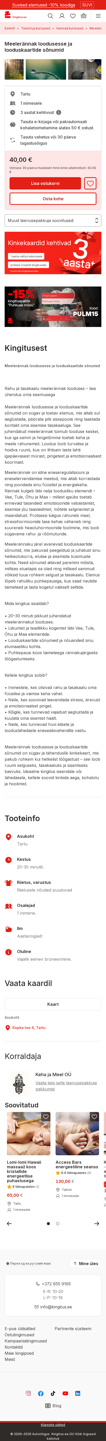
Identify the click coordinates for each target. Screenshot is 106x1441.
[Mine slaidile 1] (48, 1223)
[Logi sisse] (62, 16)
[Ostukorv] (83, 16)
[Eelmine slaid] (9, 1223)
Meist (10, 1359)
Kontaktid (14, 1347)
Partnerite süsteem (73, 1328)
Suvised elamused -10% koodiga (43, 4)
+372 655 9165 (56, 1283)
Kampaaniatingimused (26, 1340)
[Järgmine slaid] (96, 1223)
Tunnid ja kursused (35, 28)
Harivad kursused (69, 28)
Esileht (10, 28)
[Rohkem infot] (59, 112)
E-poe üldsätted (20, 1328)
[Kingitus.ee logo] (18, 16)
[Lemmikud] (72, 16)
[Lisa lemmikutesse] (90, 183)
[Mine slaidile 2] (57, 1223)
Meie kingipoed (19, 1353)
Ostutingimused (19, 1334)
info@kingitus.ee (56, 1306)
